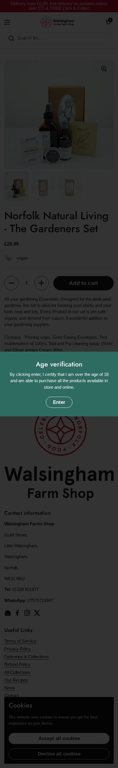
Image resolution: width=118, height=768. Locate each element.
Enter (59, 402)
